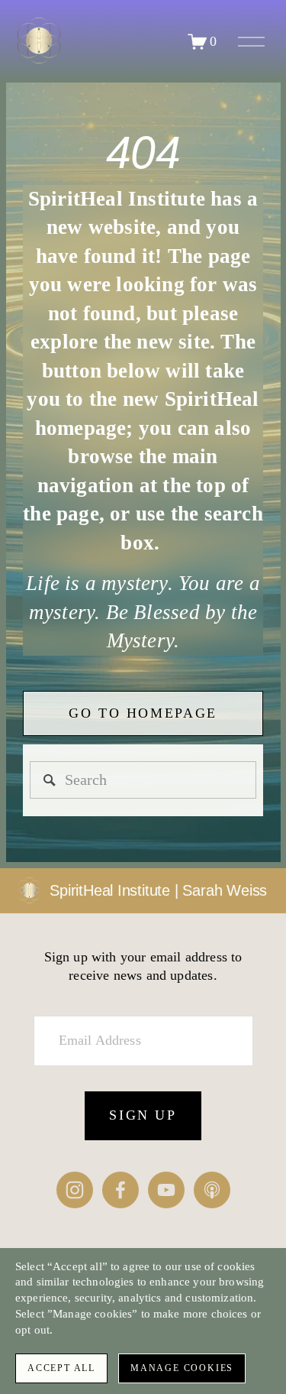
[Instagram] (74, 1190)
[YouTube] (166, 1190)
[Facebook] (120, 1190)
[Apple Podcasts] (212, 1190)
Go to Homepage (143, 713)
